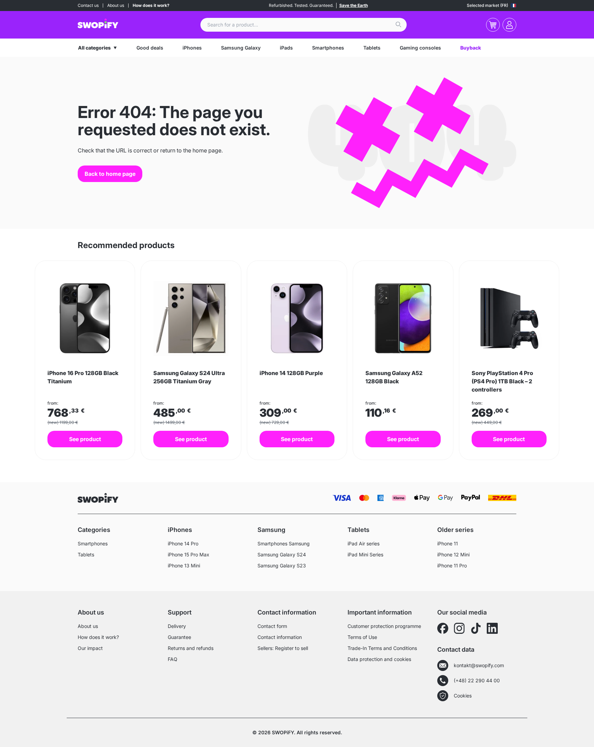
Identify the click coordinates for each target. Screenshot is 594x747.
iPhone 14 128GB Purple (291, 373)
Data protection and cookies (379, 659)
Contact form (272, 626)
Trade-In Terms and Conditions (382, 648)
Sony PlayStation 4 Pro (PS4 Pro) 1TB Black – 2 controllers (502, 381)
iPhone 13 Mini (184, 565)
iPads (286, 48)
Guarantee (179, 637)
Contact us (88, 5)
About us (115, 5)
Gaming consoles (420, 48)
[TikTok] (475, 628)
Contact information (279, 637)
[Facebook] (442, 628)
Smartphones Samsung (283, 543)
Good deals (149, 48)
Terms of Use (362, 637)
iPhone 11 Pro (452, 565)
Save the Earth (353, 5)
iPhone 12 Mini (453, 554)
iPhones (192, 48)
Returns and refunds (190, 648)
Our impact (90, 648)
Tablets (372, 48)
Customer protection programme (384, 626)
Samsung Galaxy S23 (281, 565)
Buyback (470, 48)
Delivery (177, 626)
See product (85, 439)
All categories (94, 48)
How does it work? (151, 5)
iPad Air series (364, 543)
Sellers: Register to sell (282, 648)
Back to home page (110, 173)
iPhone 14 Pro (183, 543)
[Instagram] (459, 628)
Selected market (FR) (487, 5)
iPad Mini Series (365, 554)
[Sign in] (509, 25)
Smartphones (328, 48)
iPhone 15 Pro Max (188, 554)
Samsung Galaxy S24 (281, 554)
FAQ (172, 659)
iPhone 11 (447, 543)
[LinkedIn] (492, 628)
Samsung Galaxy (241, 48)
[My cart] (493, 25)
